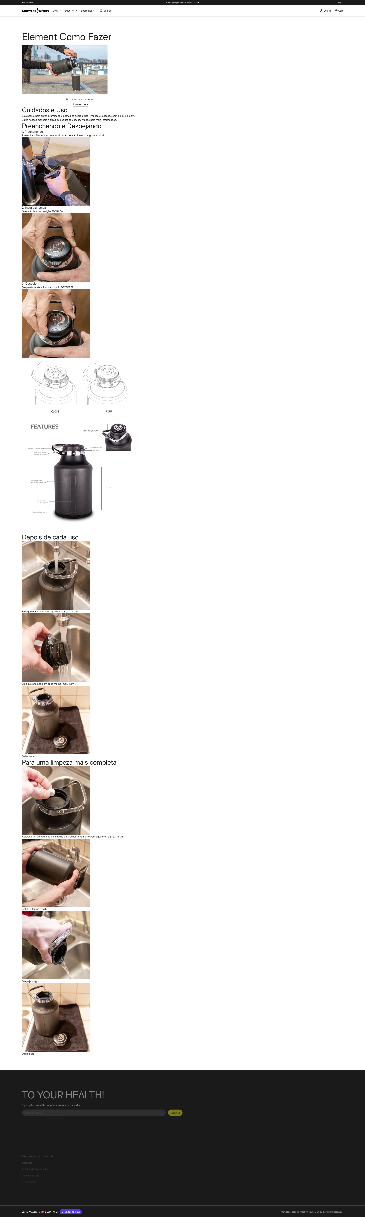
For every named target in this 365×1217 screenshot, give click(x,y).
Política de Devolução (34, 1169)
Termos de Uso (30, 1175)
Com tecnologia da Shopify (294, 1212)
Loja (55, 10)
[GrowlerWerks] (35, 10)
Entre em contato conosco (37, 1156)
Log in (340, 3)
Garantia (27, 1162)
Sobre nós (86, 10)
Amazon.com (80, 104)
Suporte (69, 10)
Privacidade (29, 1181)
